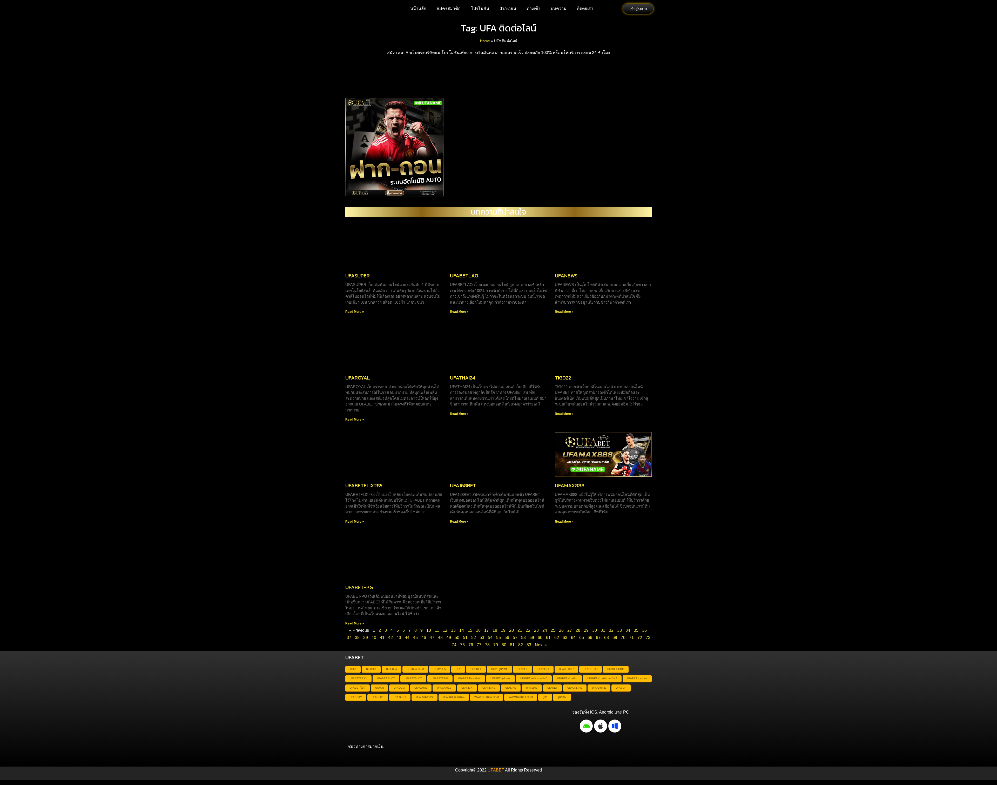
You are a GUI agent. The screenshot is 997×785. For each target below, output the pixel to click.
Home (485, 41)
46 (423, 637)
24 (544, 630)
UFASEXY (356, 697)
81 (512, 645)
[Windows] (614, 726)
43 (398, 637)
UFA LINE (531, 687)
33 (619, 630)
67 (598, 637)
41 (382, 637)
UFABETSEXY (358, 678)
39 (365, 637)
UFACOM (399, 687)
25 (553, 630)
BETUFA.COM (415, 669)
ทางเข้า (533, 8)
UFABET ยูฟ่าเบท (500, 678)
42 (390, 637)
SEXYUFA (440, 669)
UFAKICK (467, 687)
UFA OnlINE (599, 687)
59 (531, 637)
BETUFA (371, 669)
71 (631, 637)
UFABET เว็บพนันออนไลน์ (602, 678)
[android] (586, 726)
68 (606, 637)
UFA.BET (475, 669)
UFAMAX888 (569, 485)
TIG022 (563, 378)
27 (569, 630)
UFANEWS (566, 276)
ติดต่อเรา (585, 8)
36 (644, 630)
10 (428, 630)
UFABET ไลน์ (357, 687)
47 (432, 637)
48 (440, 637)
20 (511, 630)
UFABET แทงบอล (637, 678)
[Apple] (600, 726)
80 (504, 645)
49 (448, 637)
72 (639, 637)
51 (465, 637)
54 (490, 637)
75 (462, 645)
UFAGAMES (444, 687)
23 (536, 630)
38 (357, 637)
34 (627, 630)
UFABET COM (615, 669)
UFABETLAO (464, 276)
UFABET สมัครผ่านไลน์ (533, 678)
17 (486, 630)
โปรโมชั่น (480, 8)
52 (473, 637)
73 (648, 637)
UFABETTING (440, 678)
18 (495, 630)
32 (611, 630)
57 (515, 637)
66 (590, 637)
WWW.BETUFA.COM (486, 697)
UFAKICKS (488, 687)
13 (453, 630)
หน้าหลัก (418, 8)
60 (540, 637)
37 (349, 637)
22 (528, 630)
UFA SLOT (400, 697)
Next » (541, 645)
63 (565, 637)
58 (523, 637)
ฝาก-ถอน (508, 8)
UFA (458, 669)
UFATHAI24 (462, 378)
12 (445, 630)
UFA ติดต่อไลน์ (424, 697)
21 (519, 630)
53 (482, 637)
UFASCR (621, 687)
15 (470, 630)
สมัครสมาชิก (449, 8)
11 (437, 630)
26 (561, 630)
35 (636, 630)
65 (581, 637)
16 (478, 630)
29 (586, 630)
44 (407, 637)
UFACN (379, 687)
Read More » (354, 312)
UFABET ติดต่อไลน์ (469, 678)
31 (603, 630)
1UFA (353, 669)
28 (578, 630)
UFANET (552, 687)
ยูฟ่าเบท (562, 697)
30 (594, 630)
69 (614, 637)
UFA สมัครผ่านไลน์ (453, 697)
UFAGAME (420, 687)
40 (374, 637)
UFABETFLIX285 (363, 485)
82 (520, 645)
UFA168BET (463, 485)
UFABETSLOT (413, 678)
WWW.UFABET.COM (521, 697)
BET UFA (391, 669)
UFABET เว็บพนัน (567, 678)
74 (454, 645)
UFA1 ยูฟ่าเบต (499, 669)
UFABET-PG (359, 587)
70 (623, 637)
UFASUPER (357, 276)
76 (470, 645)
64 (573, 637)
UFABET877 (566, 669)
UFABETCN (590, 669)
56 (506, 637)
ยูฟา (545, 697)
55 (498, 637)
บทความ (559, 8)
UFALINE (510, 687)
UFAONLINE (574, 687)
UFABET (522, 669)
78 (487, 645)
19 (503, 630)
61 (548, 637)
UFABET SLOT (386, 678)
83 (529, 645)
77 (479, 645)
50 (457, 637)
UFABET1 (543, 669)
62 (556, 637)
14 (461, 630)
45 (415, 637)
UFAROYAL (357, 378)
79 (495, 645)
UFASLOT (378, 697)
